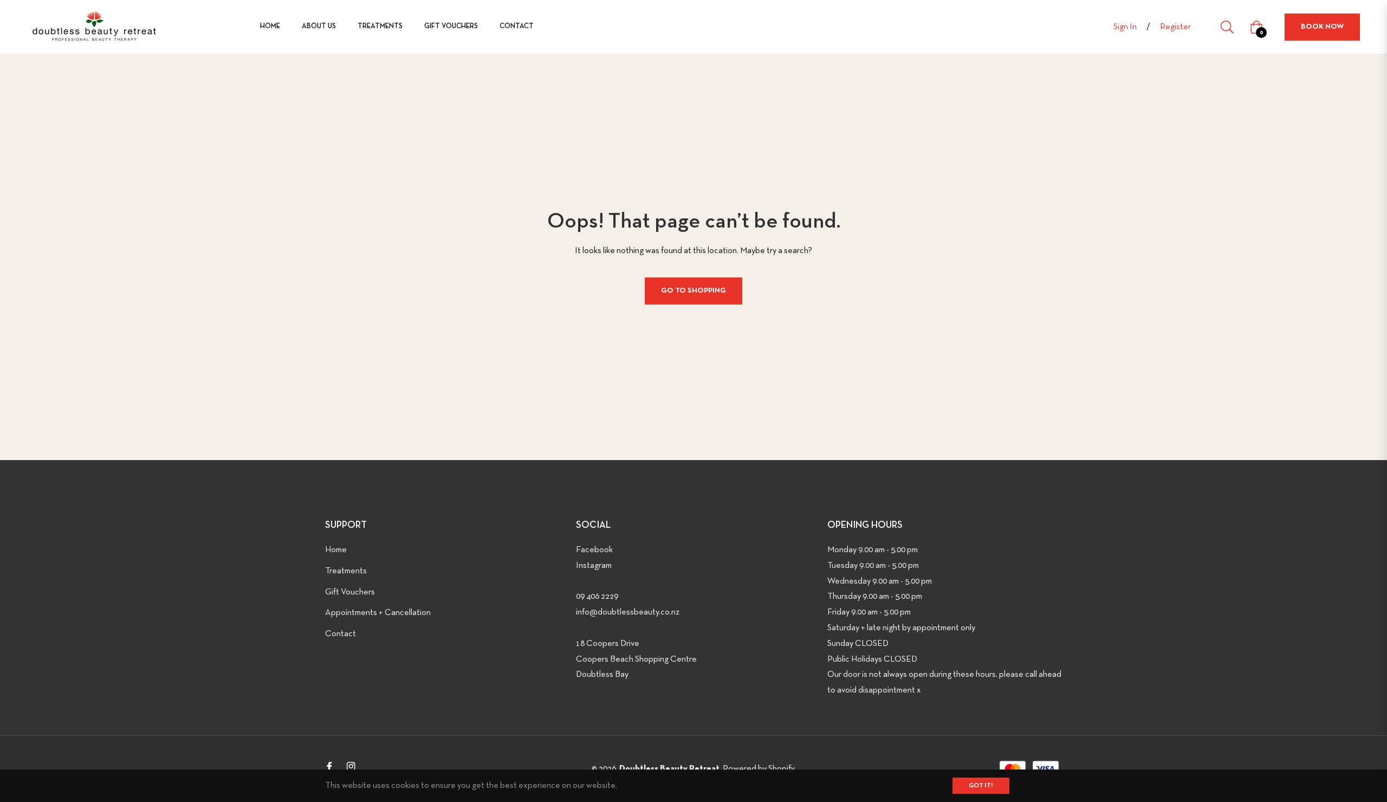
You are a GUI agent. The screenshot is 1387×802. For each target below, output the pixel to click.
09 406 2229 (597, 596)
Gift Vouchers (350, 592)
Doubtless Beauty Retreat (669, 769)
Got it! (981, 785)
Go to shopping (693, 290)
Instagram (594, 566)
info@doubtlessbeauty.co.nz (627, 612)
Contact (340, 634)
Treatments (346, 571)
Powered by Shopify (759, 769)
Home (336, 550)
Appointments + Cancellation (378, 613)
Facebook (594, 550)
